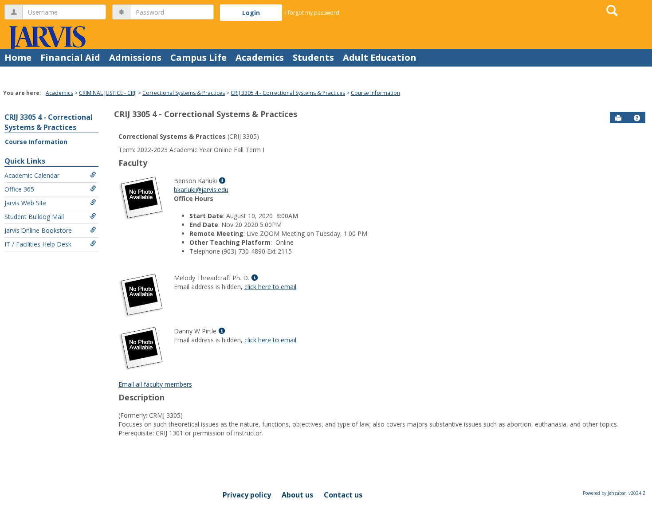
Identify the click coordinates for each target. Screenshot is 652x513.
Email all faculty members (155, 384)
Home (17, 57)
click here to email (270, 286)
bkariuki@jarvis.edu (201, 189)
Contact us (343, 495)
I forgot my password (312, 12)
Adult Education (379, 57)
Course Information (375, 93)
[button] (636, 118)
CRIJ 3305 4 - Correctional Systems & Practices (288, 93)
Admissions (135, 57)
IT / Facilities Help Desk (37, 244)
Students (313, 57)
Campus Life (198, 57)
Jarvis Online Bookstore (38, 230)
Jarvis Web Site (25, 203)
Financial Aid (70, 57)
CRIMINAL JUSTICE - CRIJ (108, 93)
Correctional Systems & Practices (183, 93)
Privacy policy (247, 495)
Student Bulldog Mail (34, 216)
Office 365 (19, 189)
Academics (260, 57)
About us (297, 495)
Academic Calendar (31, 175)
